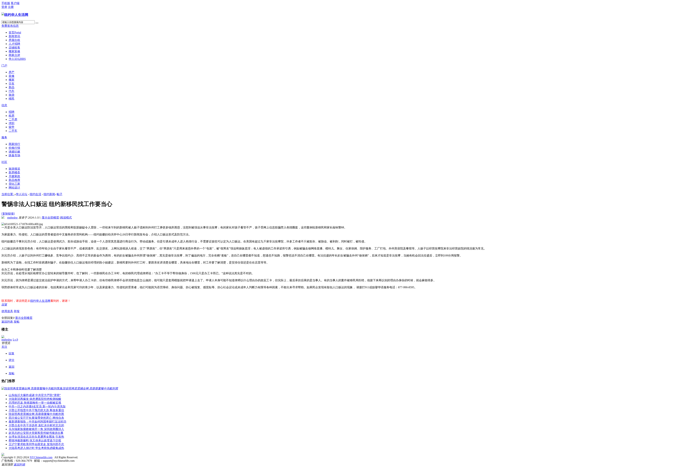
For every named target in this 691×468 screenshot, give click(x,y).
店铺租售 (14, 47)
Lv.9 (15, 339)
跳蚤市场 (14, 155)
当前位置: (7, 194)
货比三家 (14, 183)
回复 (4, 304)
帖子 (59, 194)
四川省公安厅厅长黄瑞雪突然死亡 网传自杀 (36, 417)
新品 (11, 87)
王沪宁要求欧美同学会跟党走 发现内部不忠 (36, 444)
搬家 (11, 79)
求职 (11, 123)
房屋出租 (14, 40)
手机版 (5, 3)
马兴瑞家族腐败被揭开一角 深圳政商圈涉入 (36, 429)
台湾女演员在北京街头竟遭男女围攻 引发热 (36, 436)
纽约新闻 (49, 194)
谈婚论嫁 (14, 151)
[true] (36, 23)
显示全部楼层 (50, 217)
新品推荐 (14, 180)
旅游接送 (14, 168)
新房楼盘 (14, 172)
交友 (11, 83)
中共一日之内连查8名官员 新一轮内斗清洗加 (37, 406)
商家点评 (14, 55)
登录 (4, 6)
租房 (11, 115)
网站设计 (14, 187)
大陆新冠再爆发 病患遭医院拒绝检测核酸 (35, 398)
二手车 (13, 130)
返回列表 (7, 321)
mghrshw (12, 217)
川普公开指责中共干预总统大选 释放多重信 (36, 410)
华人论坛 (17, 58)
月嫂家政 (14, 176)
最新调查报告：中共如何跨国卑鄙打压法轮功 (37, 421)
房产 (11, 72)
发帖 (16, 321)
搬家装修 (14, 51)
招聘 (11, 111)
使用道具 (7, 311)
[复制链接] (8, 213)
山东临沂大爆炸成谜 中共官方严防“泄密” (35, 395)
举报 (16, 311)
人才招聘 (14, 43)
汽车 (11, 91)
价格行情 (14, 147)
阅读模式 (66, 217)
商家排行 (14, 144)
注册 (11, 6)
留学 (11, 127)
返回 (11, 366)
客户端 (15, 3)
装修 (11, 75)
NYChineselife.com (41, 457)
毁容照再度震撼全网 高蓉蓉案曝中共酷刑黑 (36, 414)
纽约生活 (35, 194)
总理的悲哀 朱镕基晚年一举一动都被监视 (35, 402)
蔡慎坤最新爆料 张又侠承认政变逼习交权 (35, 440)
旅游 (11, 94)
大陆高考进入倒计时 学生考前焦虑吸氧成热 (36, 447)
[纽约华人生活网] (14, 15)
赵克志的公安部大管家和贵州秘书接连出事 (36, 432)
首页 (15, 32)
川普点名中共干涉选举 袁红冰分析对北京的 (36, 425)
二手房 (13, 119)
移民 (11, 98)
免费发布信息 (10, 25)
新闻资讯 (14, 36)
